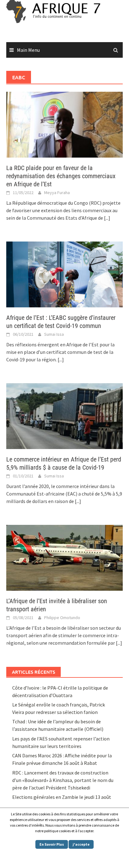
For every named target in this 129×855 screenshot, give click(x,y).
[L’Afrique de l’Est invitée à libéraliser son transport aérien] (64, 557)
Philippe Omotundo (62, 617)
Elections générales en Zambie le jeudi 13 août (62, 797)
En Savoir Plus (51, 844)
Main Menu (28, 50)
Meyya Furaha (57, 192)
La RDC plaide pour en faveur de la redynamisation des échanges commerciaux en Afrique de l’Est (61, 176)
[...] (107, 218)
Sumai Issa (54, 334)
